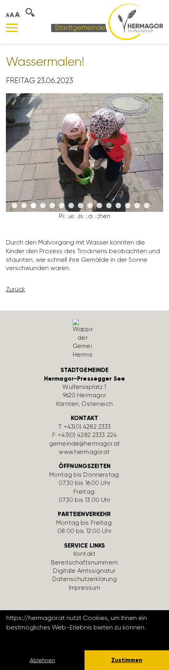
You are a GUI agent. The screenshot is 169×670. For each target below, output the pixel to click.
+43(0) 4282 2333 (87, 426)
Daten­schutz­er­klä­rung (84, 579)
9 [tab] (90, 206)
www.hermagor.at (84, 451)
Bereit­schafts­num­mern (84, 562)
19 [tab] (95, 216)
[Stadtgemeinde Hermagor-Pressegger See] (107, 21)
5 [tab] (52, 206)
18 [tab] (85, 216)
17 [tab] (76, 216)
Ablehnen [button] (42, 660)
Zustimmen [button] (126, 660)
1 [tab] (14, 206)
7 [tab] (71, 206)
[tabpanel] (84, 159)
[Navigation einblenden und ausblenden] (12, 28)
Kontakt (84, 553)
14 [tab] (137, 206)
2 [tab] (24, 206)
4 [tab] (43, 206)
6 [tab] (62, 206)
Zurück (15, 289)
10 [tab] (99, 206)
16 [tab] (66, 216)
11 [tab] (109, 206)
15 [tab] (147, 206)
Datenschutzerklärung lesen (49, 638)
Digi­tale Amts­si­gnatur (84, 570)
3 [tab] (33, 206)
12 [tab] (118, 206)
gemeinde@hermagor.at (84, 443)
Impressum (84, 587)
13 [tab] (128, 206)
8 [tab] (80, 206)
